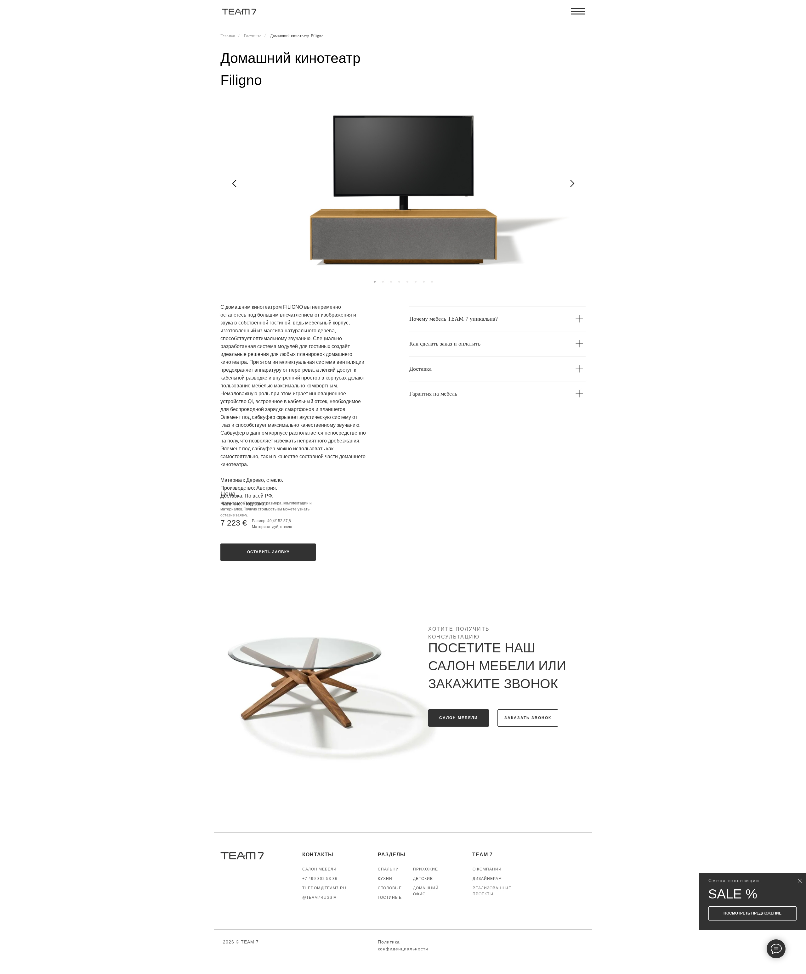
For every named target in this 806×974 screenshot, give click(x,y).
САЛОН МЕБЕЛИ (319, 869)
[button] (268, 552)
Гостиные (252, 36)
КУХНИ (385, 878)
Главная (227, 36)
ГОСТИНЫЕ (390, 897)
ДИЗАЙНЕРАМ (487, 878)
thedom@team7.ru (324, 888)
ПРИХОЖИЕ (425, 869)
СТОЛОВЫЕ (390, 888)
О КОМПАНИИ (487, 869)
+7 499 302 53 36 (320, 878)
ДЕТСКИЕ (423, 878)
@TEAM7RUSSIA (319, 897)
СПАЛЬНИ (388, 869)
